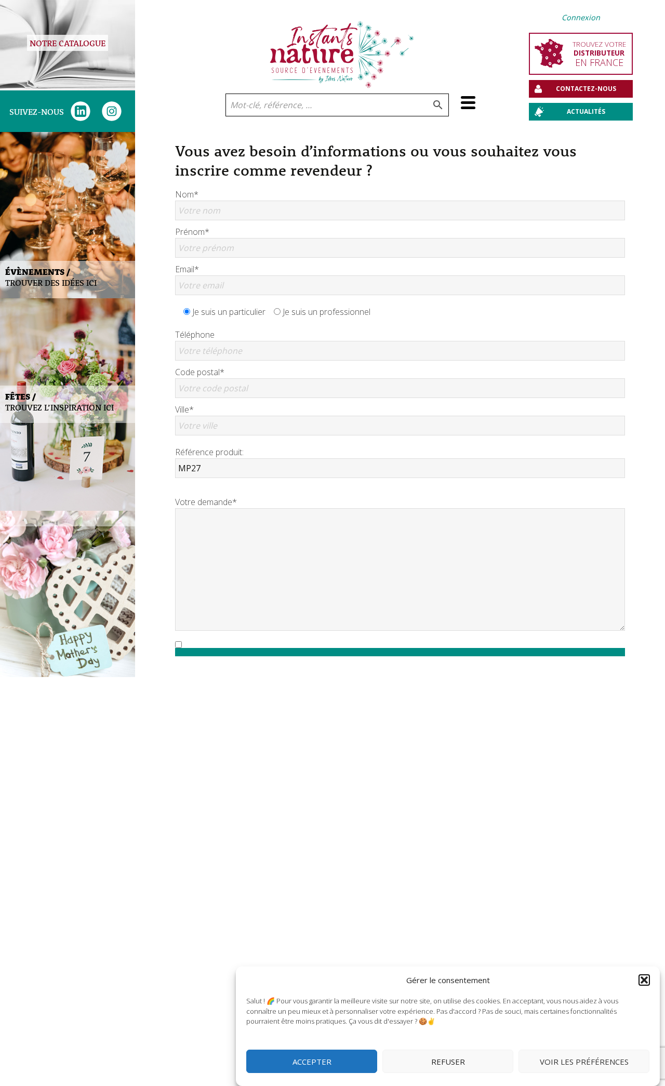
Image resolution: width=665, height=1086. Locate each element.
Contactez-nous (586, 88)
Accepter (311, 1061)
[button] (644, 980)
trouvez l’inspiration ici (59, 402)
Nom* (186, 194)
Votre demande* (206, 502)
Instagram (111, 111)
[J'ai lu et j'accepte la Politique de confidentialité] (400, 644)
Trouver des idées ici (51, 277)
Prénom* (192, 231)
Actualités (586, 111)
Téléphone (195, 334)
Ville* (184, 409)
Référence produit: (209, 452)
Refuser (448, 1061)
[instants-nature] (341, 47)
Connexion (581, 17)
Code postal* (199, 372)
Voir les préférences (584, 1061)
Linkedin (80, 111)
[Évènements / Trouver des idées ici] (67, 215)
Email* (187, 269)
